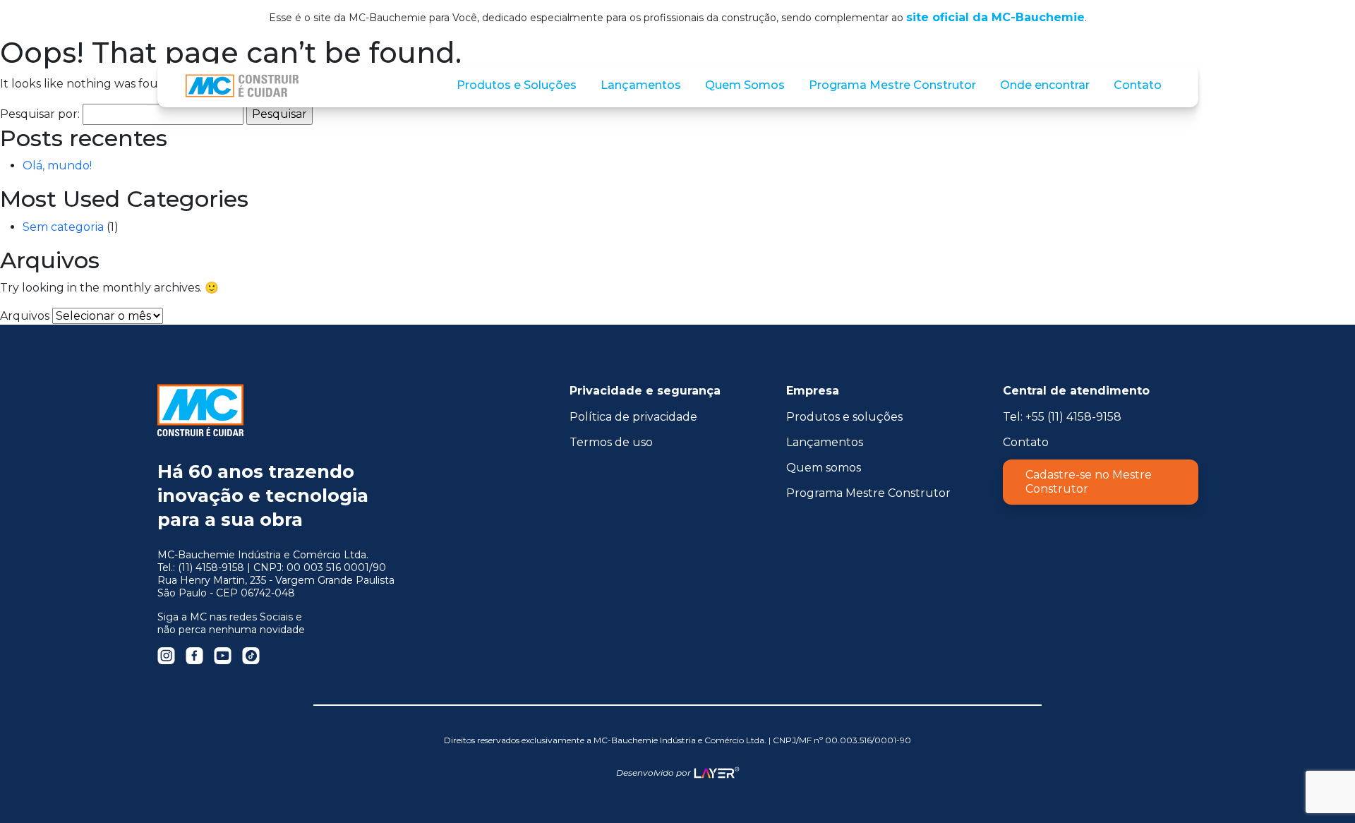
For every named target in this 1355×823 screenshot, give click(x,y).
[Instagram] (166, 656)
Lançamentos (824, 442)
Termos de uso (611, 442)
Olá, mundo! (57, 165)
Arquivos (24, 316)
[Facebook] (194, 656)
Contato (1026, 442)
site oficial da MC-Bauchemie (995, 17)
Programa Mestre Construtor (868, 493)
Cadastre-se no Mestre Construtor (1088, 481)
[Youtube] (222, 656)
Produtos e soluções (844, 416)
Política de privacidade (633, 416)
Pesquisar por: (40, 114)
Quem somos (823, 467)
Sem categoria (63, 227)
